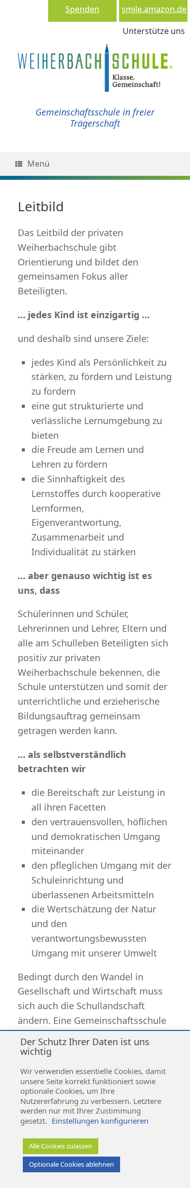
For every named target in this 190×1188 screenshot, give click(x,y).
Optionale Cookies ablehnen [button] (71, 1164)
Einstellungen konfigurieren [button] (100, 1121)
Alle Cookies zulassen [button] (60, 1146)
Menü (38, 163)
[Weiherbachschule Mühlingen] (95, 57)
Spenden (82, 9)
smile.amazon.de (154, 9)
